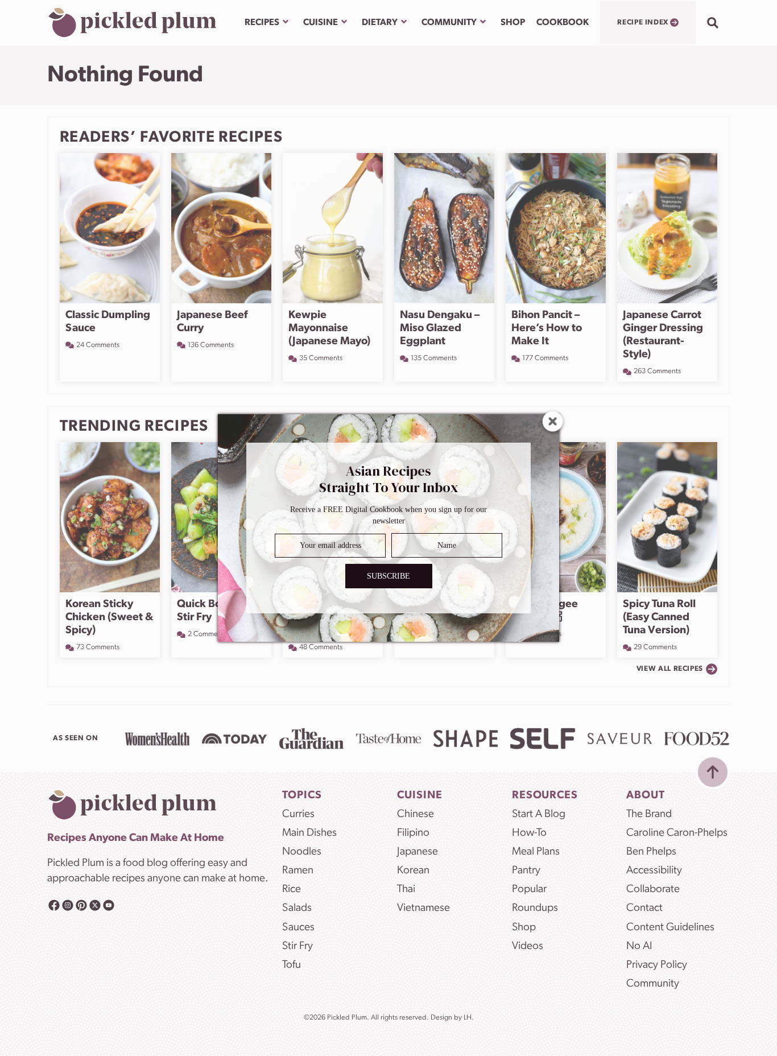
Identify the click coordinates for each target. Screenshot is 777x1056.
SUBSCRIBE (388, 576)
